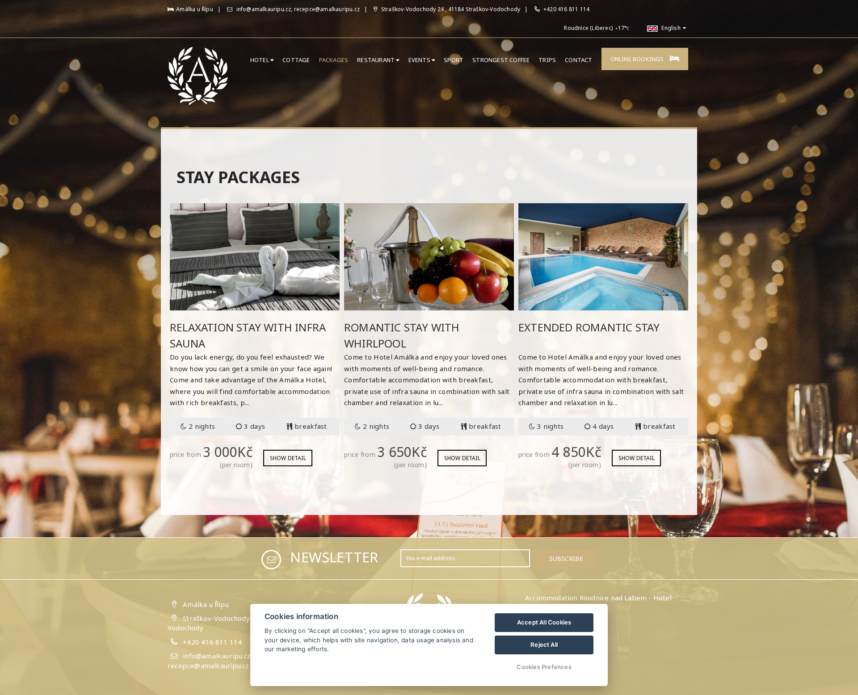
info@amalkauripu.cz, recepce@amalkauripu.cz (297, 9)
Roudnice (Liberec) (588, 28)
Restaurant (376, 60)
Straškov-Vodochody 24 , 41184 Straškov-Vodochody (450, 9)
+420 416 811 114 (566, 9)
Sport (453, 60)
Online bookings (637, 59)
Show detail (288, 458)
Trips (547, 60)
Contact (578, 60)
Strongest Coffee (501, 60)
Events (420, 60)
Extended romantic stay (589, 327)
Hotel (260, 60)
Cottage (296, 60)
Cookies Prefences (544, 666)
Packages (334, 60)
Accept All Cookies (544, 622)
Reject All (544, 644)
